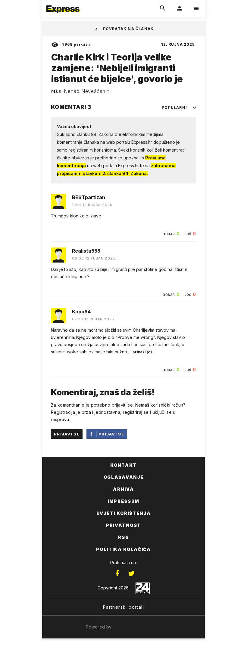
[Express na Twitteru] (131, 573)
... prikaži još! (140, 352)
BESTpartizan (88, 197)
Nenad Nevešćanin (87, 91)
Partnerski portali (123, 607)
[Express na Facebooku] (117, 573)
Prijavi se (67, 434)
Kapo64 (81, 312)
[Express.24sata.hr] (63, 4)
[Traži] (162, 8)
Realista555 (86, 251)
